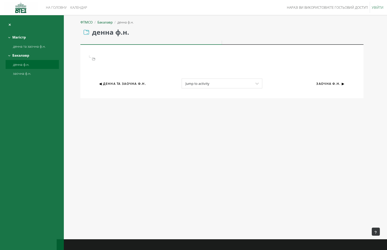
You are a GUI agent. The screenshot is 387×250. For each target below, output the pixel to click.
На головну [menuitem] (56, 7)
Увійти (377, 7)
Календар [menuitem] (78, 7)
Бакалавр (20, 55)
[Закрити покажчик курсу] (10, 25)
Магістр (19, 37)
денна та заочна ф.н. (29, 46)
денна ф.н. (21, 64)
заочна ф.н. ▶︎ (330, 83)
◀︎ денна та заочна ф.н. (122, 83)
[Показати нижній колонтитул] (376, 232)
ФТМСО (86, 22)
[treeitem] (32, 42)
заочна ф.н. (22, 73)
